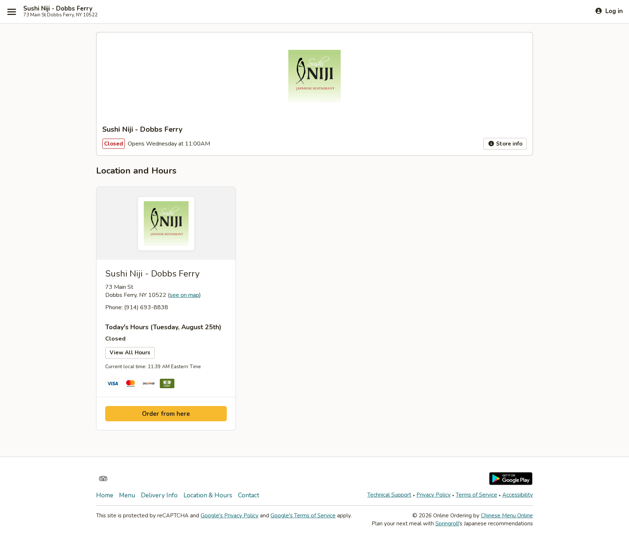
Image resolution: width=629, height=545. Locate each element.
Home (104, 495)
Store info (508, 143)
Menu (127, 495)
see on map (184, 295)
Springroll (447, 523)
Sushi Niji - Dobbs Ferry (57, 8)
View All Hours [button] (130, 352)
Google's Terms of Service (303, 515)
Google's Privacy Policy (229, 515)
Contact (248, 495)
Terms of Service (476, 494)
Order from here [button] (166, 414)
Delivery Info (159, 495)
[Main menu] (11, 11)
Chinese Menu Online (507, 515)
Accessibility (517, 494)
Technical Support (389, 494)
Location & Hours (207, 495)
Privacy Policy (433, 494)
